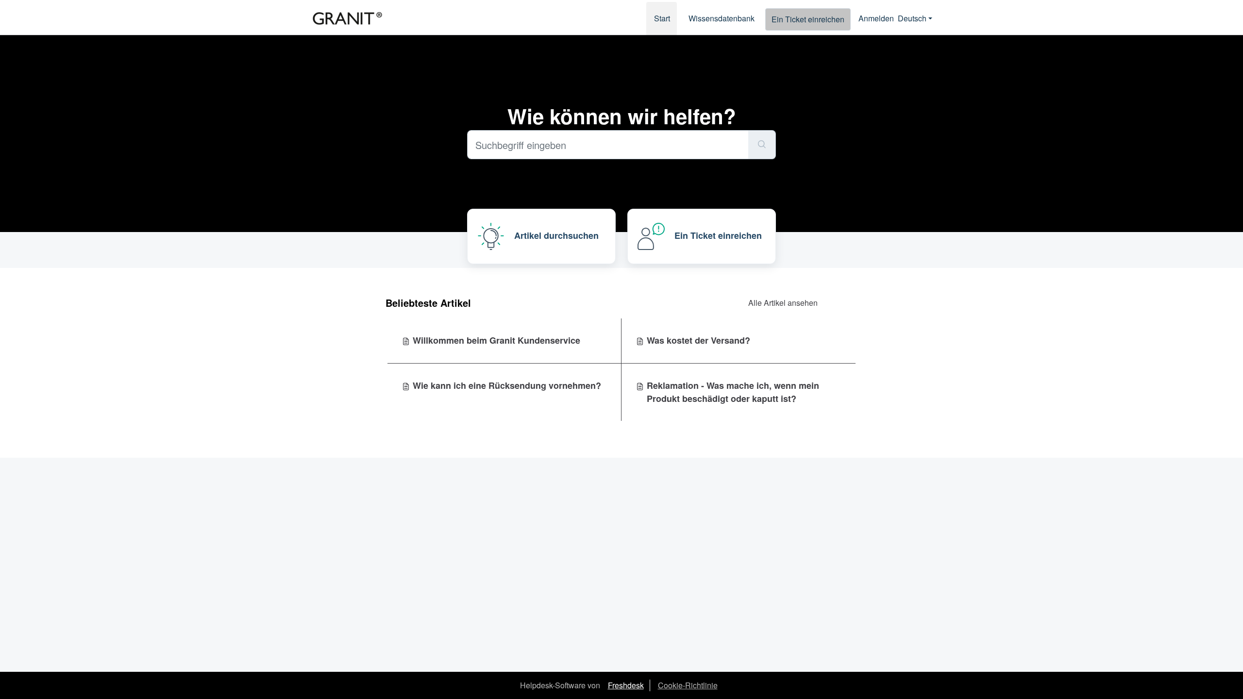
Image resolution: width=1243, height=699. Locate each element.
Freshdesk (626, 685)
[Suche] (762, 144)
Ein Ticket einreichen (808, 19)
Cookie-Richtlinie (688, 685)
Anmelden (876, 18)
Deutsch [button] (912, 18)
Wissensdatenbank (722, 18)
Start (662, 18)
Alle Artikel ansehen (783, 302)
